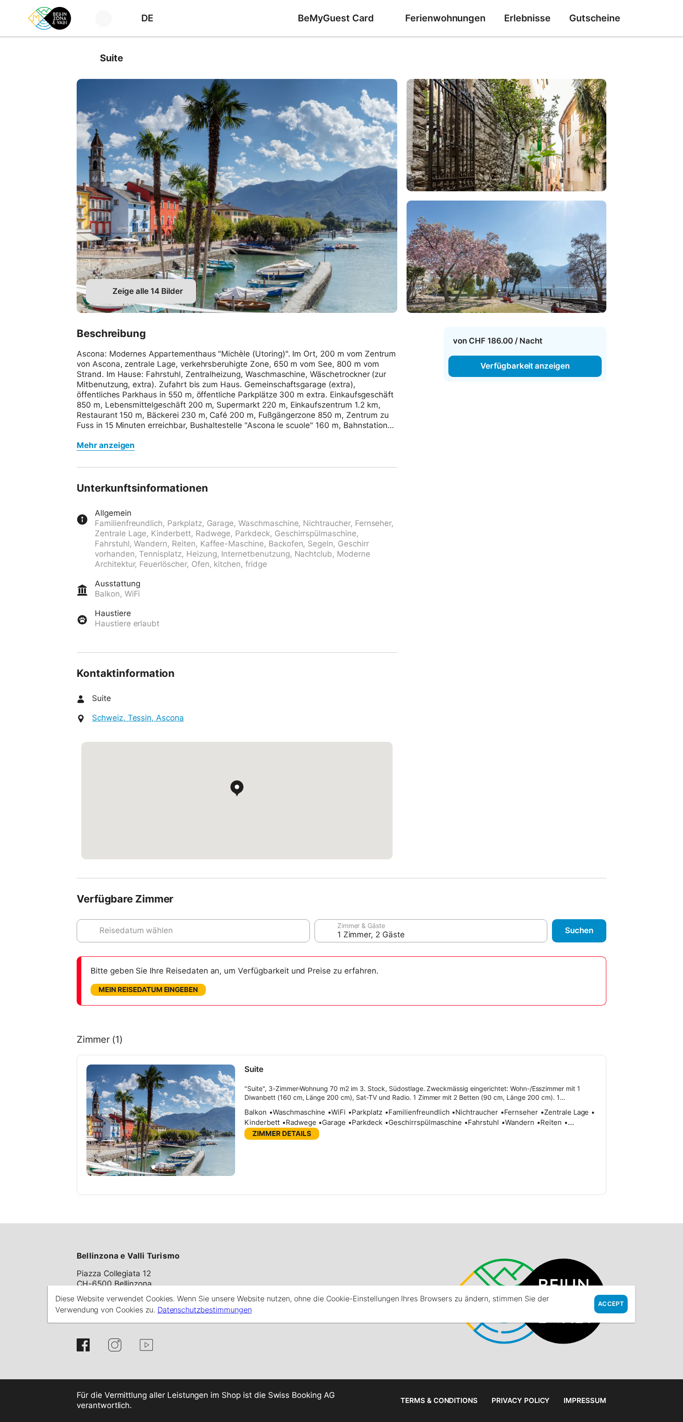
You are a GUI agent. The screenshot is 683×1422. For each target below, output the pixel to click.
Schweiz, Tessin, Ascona (138, 717)
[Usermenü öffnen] (109, 18)
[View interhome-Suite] (237, 196)
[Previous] (85, 58)
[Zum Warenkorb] (643, 18)
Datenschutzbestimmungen (205, 1309)
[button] (153, 1167)
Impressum (585, 1400)
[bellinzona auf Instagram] (114, 1344)
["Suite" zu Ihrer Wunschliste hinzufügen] (597, 58)
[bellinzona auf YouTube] (146, 1344)
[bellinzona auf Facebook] (83, 1344)
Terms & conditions (439, 1400)
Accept (611, 1303)
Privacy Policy (521, 1400)
